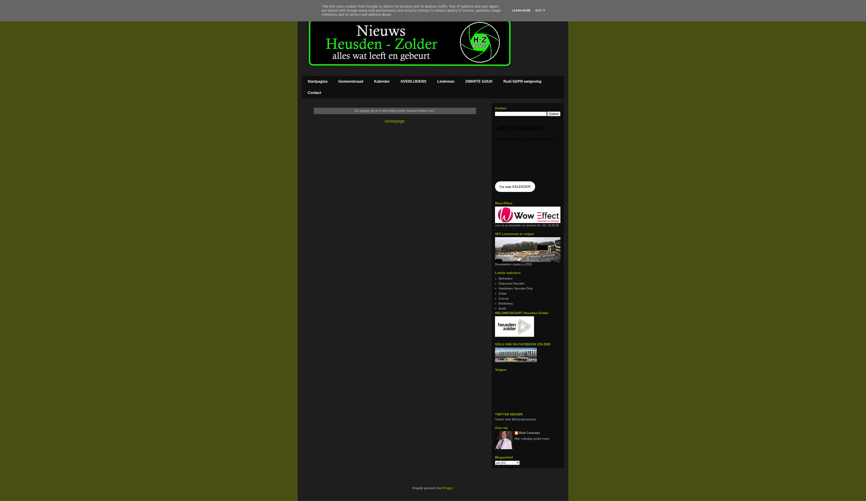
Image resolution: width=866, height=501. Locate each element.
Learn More (521, 10)
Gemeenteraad (350, 81)
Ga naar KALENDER (515, 187)
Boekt (502, 308)
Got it (540, 10)
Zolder (503, 293)
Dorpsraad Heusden (511, 283)
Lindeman (445, 81)
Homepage (395, 121)
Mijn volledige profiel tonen (532, 438)
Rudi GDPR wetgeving (522, 81)
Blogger (448, 488)
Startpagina (317, 81)
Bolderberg (506, 303)
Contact (314, 93)
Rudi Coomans (529, 433)
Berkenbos (506, 278)
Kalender (382, 81)
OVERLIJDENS (413, 81)
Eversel (504, 298)
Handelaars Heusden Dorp (516, 288)
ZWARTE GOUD (479, 81)
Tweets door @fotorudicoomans (515, 419)
